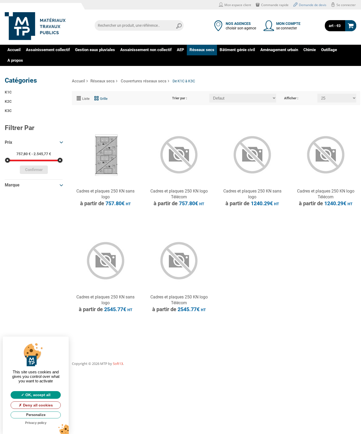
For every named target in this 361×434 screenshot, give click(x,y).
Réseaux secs (201, 49)
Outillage (329, 49)
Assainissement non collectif (146, 49)
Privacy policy (36, 423)
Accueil (14, 49)
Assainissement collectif (48, 49)
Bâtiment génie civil (237, 49)
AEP (180, 49)
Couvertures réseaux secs (143, 81)
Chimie (309, 49)
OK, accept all (37, 395)
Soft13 (118, 363)
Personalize (35, 415)
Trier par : (179, 98)
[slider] (7, 160)
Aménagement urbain (279, 49)
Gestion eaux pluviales (95, 49)
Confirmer (34, 169)
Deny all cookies (37, 405)
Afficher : (291, 98)
